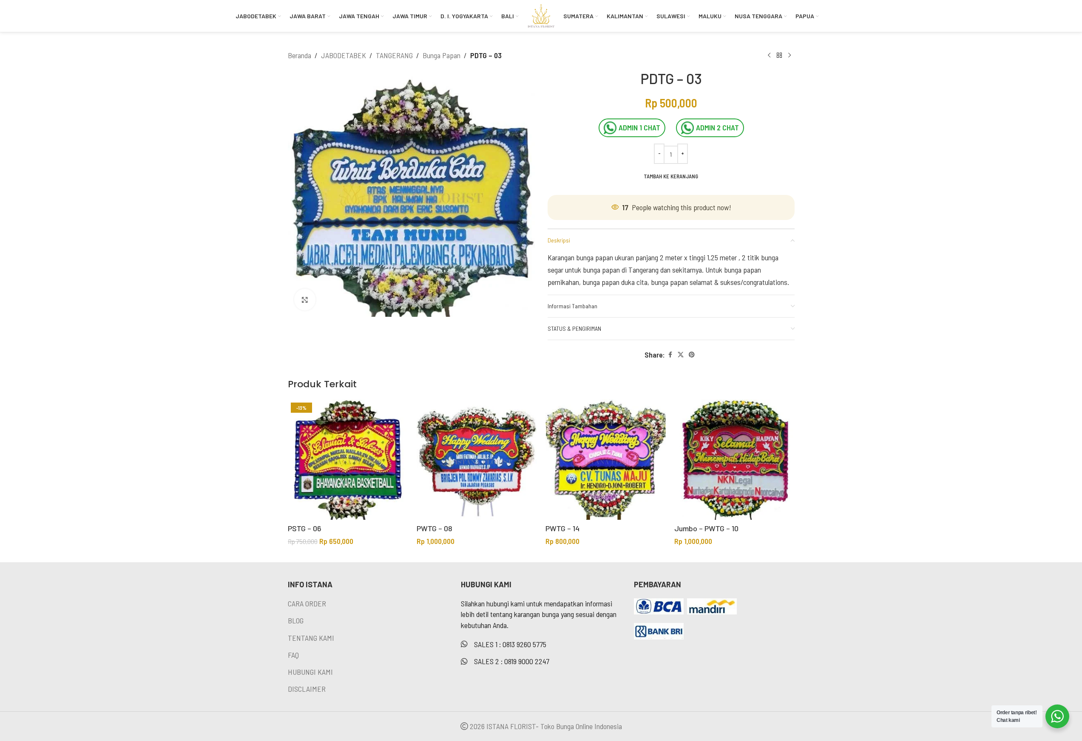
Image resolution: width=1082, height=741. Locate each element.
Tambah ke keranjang (671, 176)
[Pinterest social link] (691, 355)
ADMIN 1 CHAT (639, 127)
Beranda (299, 55)
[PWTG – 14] (605, 460)
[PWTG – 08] (477, 460)
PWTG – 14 (562, 528)
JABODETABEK (343, 55)
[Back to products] (779, 55)
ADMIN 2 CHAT (717, 127)
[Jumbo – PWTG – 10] (734, 460)
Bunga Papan (441, 55)
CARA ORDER (307, 603)
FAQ (293, 654)
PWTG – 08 (434, 528)
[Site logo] (541, 15)
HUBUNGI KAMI (310, 671)
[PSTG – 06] (348, 460)
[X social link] (680, 355)
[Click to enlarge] (304, 299)
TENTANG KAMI (311, 637)
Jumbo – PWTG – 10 (706, 528)
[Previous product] (769, 55)
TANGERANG (394, 55)
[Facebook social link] (670, 355)
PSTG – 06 (304, 528)
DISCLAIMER (307, 688)
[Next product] (789, 55)
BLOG (296, 620)
